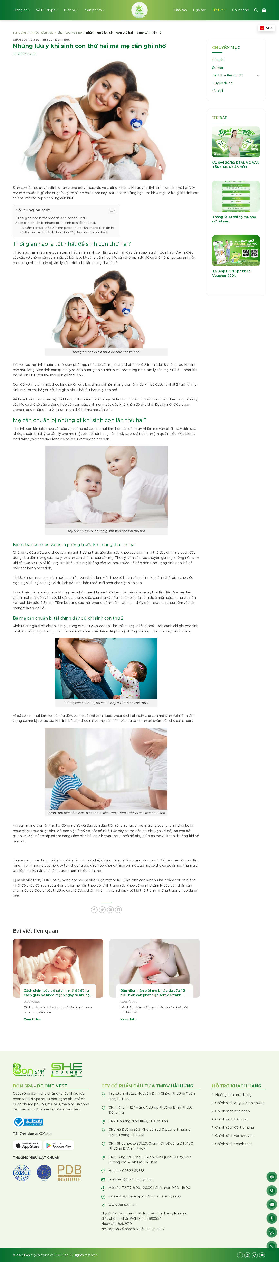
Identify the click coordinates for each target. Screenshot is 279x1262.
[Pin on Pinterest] (110, 909)
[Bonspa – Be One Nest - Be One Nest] (139, 10)
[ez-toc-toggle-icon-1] (110, 211)
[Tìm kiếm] (256, 10)
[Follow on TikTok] (255, 1255)
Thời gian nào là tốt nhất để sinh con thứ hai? (52, 218)
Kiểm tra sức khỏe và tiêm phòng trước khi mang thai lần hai (70, 228)
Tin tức (217, 10)
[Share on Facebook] (94, 909)
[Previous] (18, 985)
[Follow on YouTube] (262, 1255)
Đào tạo (180, 10)
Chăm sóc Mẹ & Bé (69, 32)
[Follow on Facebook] (240, 1255)
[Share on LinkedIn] (118, 909)
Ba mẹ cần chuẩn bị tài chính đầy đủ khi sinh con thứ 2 (66, 232)
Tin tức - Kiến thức (42, 32)
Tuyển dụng (222, 83)
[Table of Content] (112, 211)
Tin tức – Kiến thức (227, 75)
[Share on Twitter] (102, 909)
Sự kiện (218, 68)
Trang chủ (21, 10)
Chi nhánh (240, 10)
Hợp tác (199, 10)
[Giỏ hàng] (264, 10)
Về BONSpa (45, 10)
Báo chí (218, 60)
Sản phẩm (93, 10)
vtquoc (32, 53)
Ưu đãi (217, 91)
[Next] (194, 985)
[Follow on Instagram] (247, 1255)
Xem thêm (32, 1019)
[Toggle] (258, 75)
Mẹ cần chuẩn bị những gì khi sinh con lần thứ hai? (57, 223)
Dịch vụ (70, 10)
